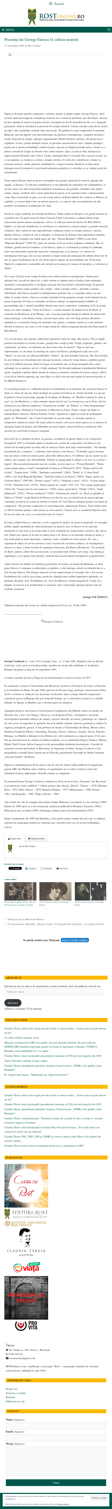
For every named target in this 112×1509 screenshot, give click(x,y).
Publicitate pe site (15, 1401)
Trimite (56, 1482)
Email (15, 1431)
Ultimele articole (37, 838)
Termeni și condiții (16, 1393)
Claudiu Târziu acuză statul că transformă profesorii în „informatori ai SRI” (44, 1145)
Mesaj (15, 1443)
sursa (8, 827)
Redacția (10, 1397)
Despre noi (11, 1388)
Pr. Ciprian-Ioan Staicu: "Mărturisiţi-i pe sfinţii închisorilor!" (36, 1074)
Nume (15, 1419)
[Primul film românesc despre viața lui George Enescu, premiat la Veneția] (20, 891)
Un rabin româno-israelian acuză (21, 1037)
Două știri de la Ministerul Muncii (26, 919)
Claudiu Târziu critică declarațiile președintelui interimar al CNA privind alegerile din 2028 (52, 1055)
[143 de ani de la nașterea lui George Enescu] (55, 891)
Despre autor (15, 838)
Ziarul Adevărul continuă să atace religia (25, 1060)
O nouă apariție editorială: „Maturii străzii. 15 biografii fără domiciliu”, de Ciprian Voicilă (56, 924)
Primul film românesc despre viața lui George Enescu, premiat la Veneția (19, 903)
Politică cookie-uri (63, 1504)
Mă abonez (13, 1002)
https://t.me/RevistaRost (75, 940)
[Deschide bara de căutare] (109, 30)
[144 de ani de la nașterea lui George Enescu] (90, 891)
